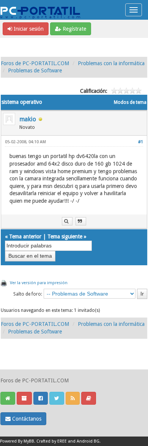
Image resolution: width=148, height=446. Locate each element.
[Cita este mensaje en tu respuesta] (81, 221)
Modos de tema (130, 102)
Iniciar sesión (28, 29)
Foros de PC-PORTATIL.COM (35, 63)
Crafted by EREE (51, 441)
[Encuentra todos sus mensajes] (67, 221)
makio (27, 119)
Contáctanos (26, 419)
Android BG (88, 441)
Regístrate (73, 29)
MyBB (29, 441)
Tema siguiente (64, 236)
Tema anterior (25, 236)
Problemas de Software (35, 70)
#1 (140, 141)
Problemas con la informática (111, 63)
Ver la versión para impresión (39, 282)
